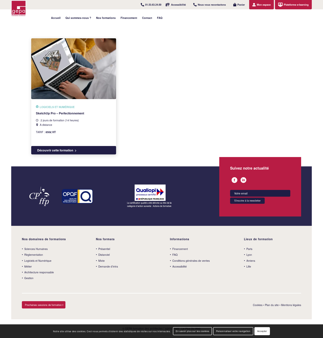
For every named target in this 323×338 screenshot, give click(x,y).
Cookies (257, 305)
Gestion (28, 278)
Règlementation (33, 254)
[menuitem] (151, 4)
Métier (28, 266)
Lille (248, 266)
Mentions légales (291, 305)
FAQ (175, 254)
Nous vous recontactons (212, 4)
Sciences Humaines (36, 249)
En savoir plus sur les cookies (192, 331)
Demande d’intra (108, 266)
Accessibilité (178, 4)
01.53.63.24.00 (153, 4)
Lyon (249, 254)
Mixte (101, 260)
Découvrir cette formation (55, 150)
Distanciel (104, 254)
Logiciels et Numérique (37, 260)
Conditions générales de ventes (191, 260)
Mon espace (264, 4)
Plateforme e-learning (296, 4)
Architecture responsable (39, 272)
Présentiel (104, 249)
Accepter (262, 331)
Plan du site (272, 305)
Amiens (250, 260)
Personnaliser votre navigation (233, 331)
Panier (241, 4)
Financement (180, 249)
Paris (249, 249)
